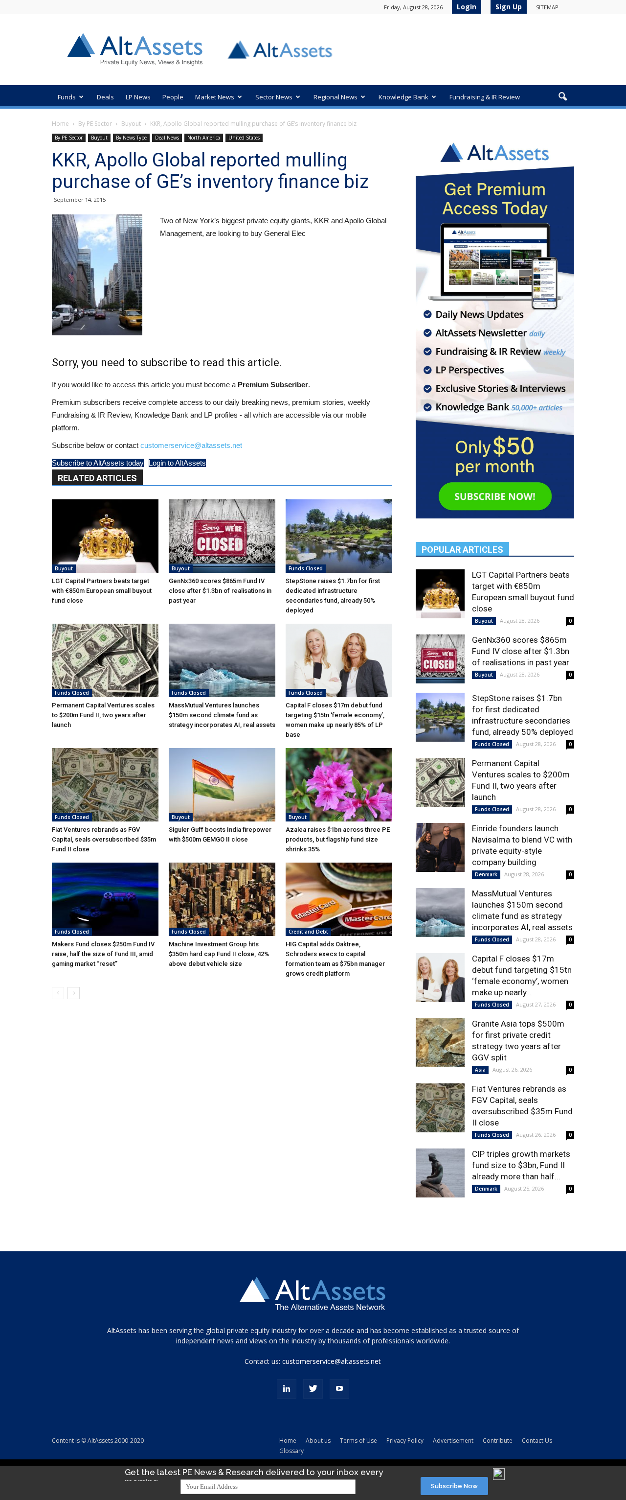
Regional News (335, 97)
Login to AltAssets (177, 463)
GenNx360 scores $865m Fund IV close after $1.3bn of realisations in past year (220, 590)
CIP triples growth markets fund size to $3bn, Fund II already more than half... (521, 1165)
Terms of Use (358, 1440)
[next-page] (73, 993)
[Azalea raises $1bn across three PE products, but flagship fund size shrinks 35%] (339, 784)
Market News (214, 97)
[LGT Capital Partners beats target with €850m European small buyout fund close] (105, 536)
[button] (562, 97)
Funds (67, 97)
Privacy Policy (405, 1440)
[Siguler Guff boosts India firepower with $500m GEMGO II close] (222, 784)
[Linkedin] (286, 1389)
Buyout (131, 123)
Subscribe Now (454, 1486)
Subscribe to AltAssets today (98, 463)
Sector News (273, 97)
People (172, 97)
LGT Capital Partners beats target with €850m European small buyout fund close (102, 590)
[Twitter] (313, 1389)
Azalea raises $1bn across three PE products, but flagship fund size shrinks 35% (338, 839)
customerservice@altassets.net (191, 445)
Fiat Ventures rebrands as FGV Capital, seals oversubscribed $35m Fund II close (104, 839)
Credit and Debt (308, 931)
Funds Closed (306, 568)
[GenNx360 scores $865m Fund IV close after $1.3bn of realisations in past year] (222, 536)
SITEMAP (547, 7)
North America (203, 137)
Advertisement (453, 1440)
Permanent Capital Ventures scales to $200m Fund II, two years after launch (103, 715)
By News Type (131, 137)
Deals (105, 97)
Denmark (486, 874)
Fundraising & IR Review (484, 97)
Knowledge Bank (403, 97)
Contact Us (537, 1440)
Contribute (498, 1440)
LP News (138, 97)
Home (60, 123)
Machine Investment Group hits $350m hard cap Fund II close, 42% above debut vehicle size (219, 953)
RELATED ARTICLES (97, 478)
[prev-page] (58, 993)
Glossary (291, 1451)
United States (244, 137)
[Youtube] (339, 1389)
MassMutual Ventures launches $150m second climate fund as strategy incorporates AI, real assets (222, 715)
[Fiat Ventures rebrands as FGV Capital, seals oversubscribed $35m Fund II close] (105, 784)
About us (318, 1440)
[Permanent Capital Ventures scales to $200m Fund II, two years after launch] (105, 660)
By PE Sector (95, 123)
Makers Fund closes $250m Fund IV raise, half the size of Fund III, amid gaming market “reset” (103, 953)
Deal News (167, 137)
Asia (480, 1069)
